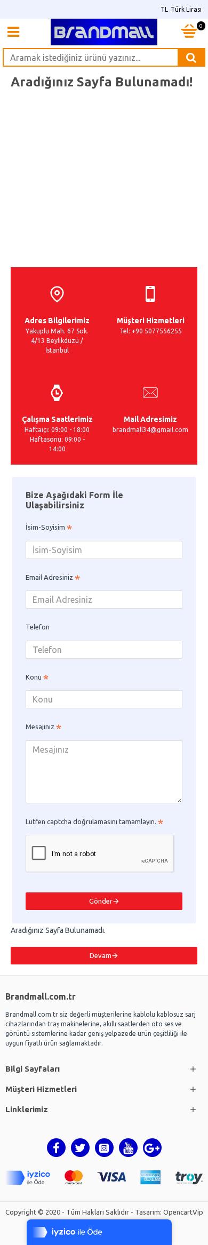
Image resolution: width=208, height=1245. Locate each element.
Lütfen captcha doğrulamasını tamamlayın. (91, 821)
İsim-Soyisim (45, 527)
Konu (34, 677)
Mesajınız (40, 726)
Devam (100, 955)
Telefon (38, 627)
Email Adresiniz (49, 577)
